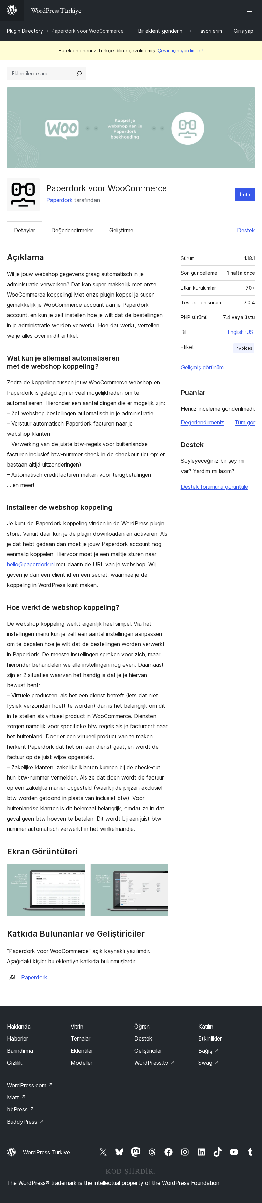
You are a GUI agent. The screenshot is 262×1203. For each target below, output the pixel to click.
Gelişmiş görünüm (202, 367)
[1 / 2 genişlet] (75, 872)
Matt (16, 1097)
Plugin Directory (25, 31)
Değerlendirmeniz (202, 422)
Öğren (142, 1026)
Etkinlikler (210, 1038)
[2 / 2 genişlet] (159, 872)
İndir (245, 194)
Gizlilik (15, 1062)
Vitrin (77, 1026)
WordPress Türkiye (46, 1152)
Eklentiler (82, 1050)
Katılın (205, 1026)
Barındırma (20, 1050)
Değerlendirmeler (72, 230)
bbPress (20, 1109)
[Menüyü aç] (251, 10)
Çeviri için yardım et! (180, 50)
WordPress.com (30, 1085)
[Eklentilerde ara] (79, 73)
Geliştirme (121, 230)
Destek (246, 230)
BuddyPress (25, 1121)
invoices (243, 348)
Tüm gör (245, 422)
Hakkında (19, 1026)
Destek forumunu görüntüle (214, 486)
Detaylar (24, 230)
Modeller (81, 1062)
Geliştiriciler (148, 1050)
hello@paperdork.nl (31, 564)
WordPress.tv (154, 1062)
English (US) (241, 332)
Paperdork (59, 200)
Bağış (208, 1050)
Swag (208, 1062)
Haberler (17, 1038)
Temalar (80, 1038)
